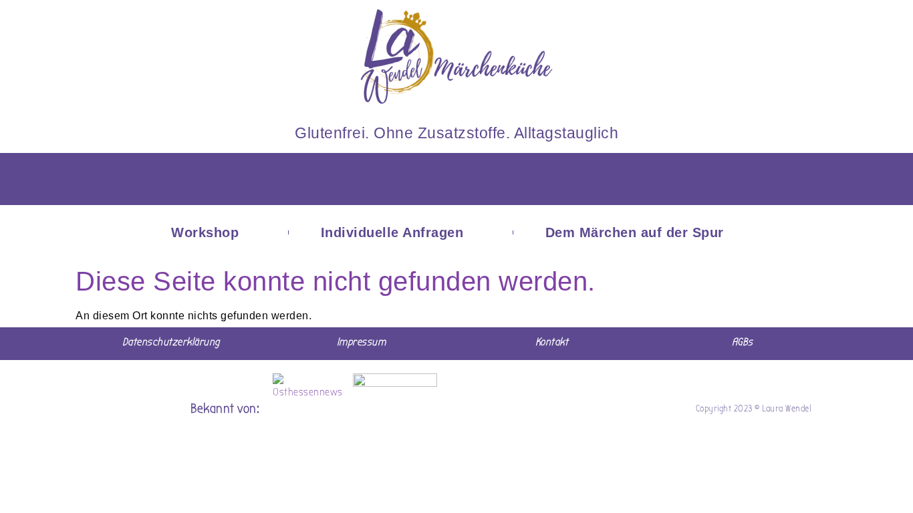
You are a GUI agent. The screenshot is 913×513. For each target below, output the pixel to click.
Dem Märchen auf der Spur (634, 232)
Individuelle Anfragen (392, 232)
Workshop (205, 232)
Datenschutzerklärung (171, 342)
